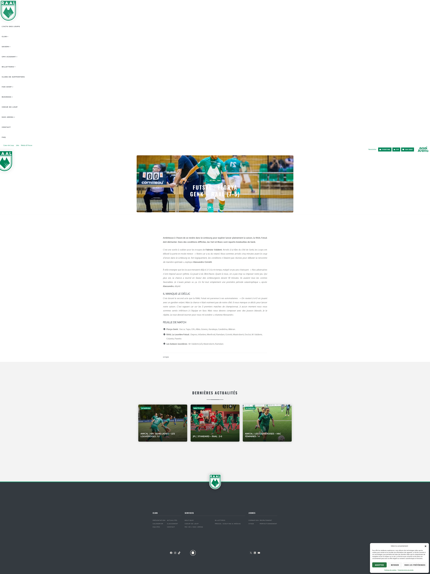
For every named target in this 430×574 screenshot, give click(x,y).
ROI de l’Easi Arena (194, 527)
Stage (251, 523)
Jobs (17, 145)
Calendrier (158, 523)
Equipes (156, 527)
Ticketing (386, 149)
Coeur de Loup (10, 107)
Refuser (395, 565)
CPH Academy (9, 57)
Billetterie (8, 67)
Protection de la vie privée (405, 570)
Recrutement (266, 520)
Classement (172, 523)
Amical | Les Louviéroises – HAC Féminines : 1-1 (263, 435)
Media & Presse (26, 145)
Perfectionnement (268, 523)
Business (6, 97)
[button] (425, 546)
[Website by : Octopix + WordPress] (193, 553)
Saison (5, 46)
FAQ (4, 137)
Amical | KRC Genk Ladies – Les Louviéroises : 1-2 (158, 435)
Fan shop (409, 149)
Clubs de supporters (13, 77)
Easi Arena (8, 117)
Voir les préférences (414, 565)
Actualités (172, 520)
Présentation (159, 520)
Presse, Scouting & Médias (228, 523)
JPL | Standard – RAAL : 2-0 (207, 436)
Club (4, 36)
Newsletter (372, 149)
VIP (397, 149)
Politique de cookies (390, 570)
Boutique (189, 520)
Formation (254, 520)
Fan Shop (7, 87)
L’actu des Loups (11, 26)
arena (423, 149)
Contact (6, 127)
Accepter (379, 565)
